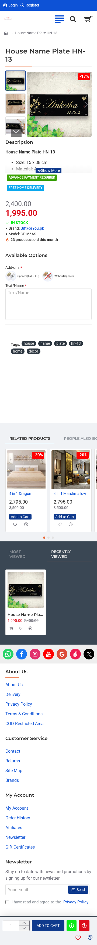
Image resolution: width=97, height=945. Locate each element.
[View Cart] (88, 19)
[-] (24, 928)
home (17, 351)
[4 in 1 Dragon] (26, 469)
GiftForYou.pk (32, 228)
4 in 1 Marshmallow (70, 493)
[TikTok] (75, 654)
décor (33, 351)
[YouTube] (48, 654)
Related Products (29, 438)
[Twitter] (89, 654)
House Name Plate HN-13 (26, 614)
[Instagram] (35, 654)
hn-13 (76, 343)
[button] (32, 104)
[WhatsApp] (8, 654)
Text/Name (14, 285)
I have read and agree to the (49, 902)
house (29, 343)
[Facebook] (21, 654)
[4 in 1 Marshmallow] (70, 469)
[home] (6, 33)
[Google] (62, 654)
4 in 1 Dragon (20, 493)
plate (60, 343)
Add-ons (12, 267)
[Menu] (59, 19)
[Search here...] (72, 19)
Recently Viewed (61, 554)
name (45, 343)
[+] (24, 923)
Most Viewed (17, 554)
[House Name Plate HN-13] (26, 590)
